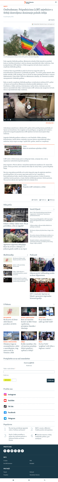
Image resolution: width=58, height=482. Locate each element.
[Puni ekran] (53, 119)
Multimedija (8, 255)
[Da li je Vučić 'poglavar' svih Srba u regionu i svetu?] (47, 335)
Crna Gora (42, 317)
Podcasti (33, 255)
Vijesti (5, 6)
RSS (31, 460)
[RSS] (18, 450)
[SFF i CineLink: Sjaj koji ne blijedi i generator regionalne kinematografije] (42, 285)
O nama (5, 460)
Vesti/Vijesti (35, 209)
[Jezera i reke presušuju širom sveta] (7, 266)
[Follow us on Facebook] (4, 450)
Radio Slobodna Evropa (14, 97)
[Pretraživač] (44, 480)
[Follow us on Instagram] (15, 450)
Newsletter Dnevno (35, 475)
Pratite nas (51, 380)
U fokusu (7, 304)
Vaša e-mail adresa (9, 368)
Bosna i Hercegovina (27, 317)
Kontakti (32, 463)
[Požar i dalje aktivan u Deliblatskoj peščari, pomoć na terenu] (7, 273)
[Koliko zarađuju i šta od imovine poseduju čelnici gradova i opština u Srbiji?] (29, 335)
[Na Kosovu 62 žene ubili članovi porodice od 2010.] (7, 260)
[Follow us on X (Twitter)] (8, 450)
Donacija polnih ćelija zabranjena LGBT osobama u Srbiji (21, 95)
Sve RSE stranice (7, 463)
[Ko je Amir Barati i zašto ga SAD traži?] (47, 311)
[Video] (13, 480)
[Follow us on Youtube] (11, 450)
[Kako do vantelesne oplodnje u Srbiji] (13, 150)
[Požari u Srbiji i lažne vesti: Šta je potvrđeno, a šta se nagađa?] (15, 215)
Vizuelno (5, 475)
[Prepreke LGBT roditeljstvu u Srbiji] (13, 189)
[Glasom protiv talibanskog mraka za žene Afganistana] (42, 264)
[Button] (52, 20)
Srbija (23, 342)
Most (40, 342)
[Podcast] (29, 480)
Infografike (7, 317)
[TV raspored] (22, 450)
